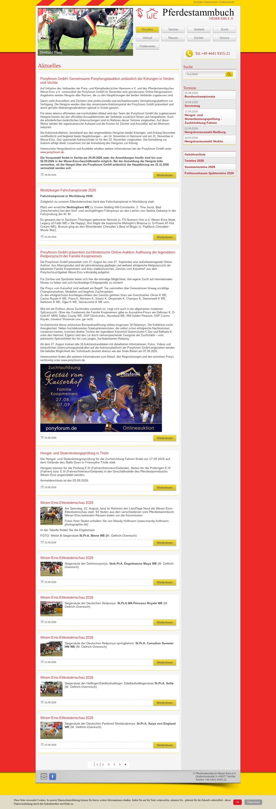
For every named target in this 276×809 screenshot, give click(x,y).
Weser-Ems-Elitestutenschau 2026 (66, 503)
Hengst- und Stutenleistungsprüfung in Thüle (74, 453)
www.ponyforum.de (52, 152)
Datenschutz (253, 802)
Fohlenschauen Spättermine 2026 (209, 173)
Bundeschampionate (200, 96)
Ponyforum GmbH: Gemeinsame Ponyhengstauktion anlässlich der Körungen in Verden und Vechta (107, 80)
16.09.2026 (191, 102)
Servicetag (192, 105)
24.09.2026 (191, 137)
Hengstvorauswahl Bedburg (205, 132)
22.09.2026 (191, 128)
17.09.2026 (191, 111)
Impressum (211, 2)
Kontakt (198, 2)
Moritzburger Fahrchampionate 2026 (68, 190)
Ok (237, 802)
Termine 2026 (194, 160)
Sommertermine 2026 (200, 167)
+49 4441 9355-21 (215, 53)
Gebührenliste (195, 154)
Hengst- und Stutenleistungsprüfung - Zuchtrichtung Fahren (203, 118)
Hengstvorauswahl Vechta (204, 141)
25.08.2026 (191, 93)
